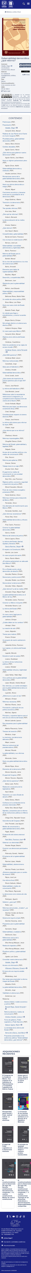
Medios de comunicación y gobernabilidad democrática (11, 827)
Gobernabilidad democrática (12, 372)
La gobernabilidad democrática (12, 987)
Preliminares (7, 122)
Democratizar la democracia (12, 583)
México (3, 81)
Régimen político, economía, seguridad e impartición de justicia (15, 483)
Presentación (7, 125)
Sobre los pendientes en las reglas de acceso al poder (15, 346)
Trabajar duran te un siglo (11, 466)
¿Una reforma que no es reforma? (13, 430)
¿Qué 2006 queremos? (10, 355)
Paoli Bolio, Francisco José (14, 839)
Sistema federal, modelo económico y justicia (15, 1003)
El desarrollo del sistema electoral (13, 834)
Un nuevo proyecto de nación (12, 555)
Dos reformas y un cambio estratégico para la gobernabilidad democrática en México (15, 688)
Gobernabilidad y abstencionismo (13, 864)
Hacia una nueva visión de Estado (13, 305)
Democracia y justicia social (12, 577)
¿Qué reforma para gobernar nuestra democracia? (14, 153)
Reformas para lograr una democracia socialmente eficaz (15, 407)
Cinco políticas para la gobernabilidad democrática (15, 679)
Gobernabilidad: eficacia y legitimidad (15, 670)
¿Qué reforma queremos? (11, 781)
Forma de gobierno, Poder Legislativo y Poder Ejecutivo (13, 1021)
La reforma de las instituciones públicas (12, 663)
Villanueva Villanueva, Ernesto (15, 968)
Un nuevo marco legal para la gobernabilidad (12, 615)
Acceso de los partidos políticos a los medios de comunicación (15, 453)
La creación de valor (9, 628)
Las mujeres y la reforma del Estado (14, 648)
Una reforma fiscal (8, 880)
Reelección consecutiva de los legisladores (12, 788)
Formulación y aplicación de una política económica (13, 708)
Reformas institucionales (11, 361)
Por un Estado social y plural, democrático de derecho (12, 570)
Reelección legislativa (10, 945)
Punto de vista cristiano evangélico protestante (14, 491)
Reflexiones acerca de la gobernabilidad (11, 939)
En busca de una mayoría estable (13, 971)
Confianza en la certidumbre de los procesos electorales (14, 804)
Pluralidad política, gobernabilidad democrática (13, 140)
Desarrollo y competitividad (11, 277)
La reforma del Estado (10, 608)
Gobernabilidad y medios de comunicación (11, 887)
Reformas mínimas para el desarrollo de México (14, 499)
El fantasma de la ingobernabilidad (14, 856)
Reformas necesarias (9, 701)
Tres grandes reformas (10, 208)
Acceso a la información (10, 965)
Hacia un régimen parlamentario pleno (15, 160)
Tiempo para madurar (9, 634)
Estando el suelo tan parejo (11, 656)
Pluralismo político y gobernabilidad (14, 951)
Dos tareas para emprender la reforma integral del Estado (15, 980)
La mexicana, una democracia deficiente (12, 738)
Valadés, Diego (5, 66)
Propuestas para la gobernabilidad (13, 924)
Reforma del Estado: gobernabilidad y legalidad (15, 445)
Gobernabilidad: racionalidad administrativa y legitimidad (12, 247)
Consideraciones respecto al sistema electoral (14, 415)
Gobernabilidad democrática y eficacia (15, 520)
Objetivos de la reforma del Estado (14, 337)
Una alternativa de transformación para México (15, 507)
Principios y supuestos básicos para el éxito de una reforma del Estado (15, 716)
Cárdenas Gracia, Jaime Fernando (16, 350)
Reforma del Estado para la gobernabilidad (11, 254)
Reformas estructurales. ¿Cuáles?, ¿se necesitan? (15, 909)
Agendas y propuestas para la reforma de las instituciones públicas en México (15, 811)
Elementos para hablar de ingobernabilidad (11, 270)
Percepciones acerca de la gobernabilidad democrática (11, 177)
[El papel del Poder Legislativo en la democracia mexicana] (7, 1141)
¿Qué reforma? (7, 228)
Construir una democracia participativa (15, 848)
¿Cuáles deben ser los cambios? (13, 622)
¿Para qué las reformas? (10, 214)
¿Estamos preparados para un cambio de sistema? (15, 873)
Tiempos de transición (10, 731)
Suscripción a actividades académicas (14, 1242)
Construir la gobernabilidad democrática (11, 528)
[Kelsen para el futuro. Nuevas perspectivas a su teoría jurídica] (23, 1073)
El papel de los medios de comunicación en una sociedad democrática (12, 474)
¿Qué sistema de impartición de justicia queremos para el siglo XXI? (14, 379)
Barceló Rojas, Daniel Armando (15, 1007)
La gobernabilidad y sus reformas (13, 753)
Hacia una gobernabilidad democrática (15, 761)
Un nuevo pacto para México (12, 331)
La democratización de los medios (14, 220)
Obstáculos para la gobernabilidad (13, 283)
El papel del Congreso (10, 775)
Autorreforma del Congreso (11, 821)
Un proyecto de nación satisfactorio (14, 640)
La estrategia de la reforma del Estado (14, 1029)
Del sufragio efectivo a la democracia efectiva (15, 324)
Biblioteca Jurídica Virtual (13, 12)
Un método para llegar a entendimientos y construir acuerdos (14, 314)
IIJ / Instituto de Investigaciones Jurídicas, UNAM (8, 75)
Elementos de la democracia (12, 769)
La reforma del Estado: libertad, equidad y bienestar (13, 542)
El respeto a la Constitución (11, 549)
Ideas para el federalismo (11, 367)
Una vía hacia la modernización (13, 240)
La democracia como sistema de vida (15, 894)
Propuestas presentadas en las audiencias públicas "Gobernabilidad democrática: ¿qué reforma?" (16, 1038)
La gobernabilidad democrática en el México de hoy (14, 596)
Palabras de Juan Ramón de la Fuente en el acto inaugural (15, 135)
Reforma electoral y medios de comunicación (14, 1013)
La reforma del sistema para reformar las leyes (15, 423)
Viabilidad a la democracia (11, 993)
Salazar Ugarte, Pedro (12, 1025)
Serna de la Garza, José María (15, 1033)
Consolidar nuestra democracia (13, 959)
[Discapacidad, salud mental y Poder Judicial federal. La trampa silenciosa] (7, 1108)
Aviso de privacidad (9, 1245)
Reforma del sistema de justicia (13, 535)
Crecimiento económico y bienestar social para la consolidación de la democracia (14, 194)
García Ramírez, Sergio (12, 546)
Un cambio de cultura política (12, 299)
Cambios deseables (9, 147)
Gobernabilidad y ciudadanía (12, 932)
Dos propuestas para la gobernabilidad (15, 723)
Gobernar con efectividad (11, 842)
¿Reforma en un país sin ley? (12, 696)
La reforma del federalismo (11, 388)
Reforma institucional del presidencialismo (11, 746)
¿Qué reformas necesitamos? (12, 514)
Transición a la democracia (11, 202)
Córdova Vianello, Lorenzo (13, 1017)
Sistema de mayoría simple (11, 918)
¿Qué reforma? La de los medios (13, 589)
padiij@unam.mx (10, 1266)
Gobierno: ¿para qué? (9, 902)
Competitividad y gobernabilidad (13, 234)
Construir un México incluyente (13, 603)
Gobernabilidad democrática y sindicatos (12, 169)
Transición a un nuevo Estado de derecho (13, 796)
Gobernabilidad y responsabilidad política (13, 292)
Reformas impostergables (11, 438)
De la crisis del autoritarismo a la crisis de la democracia (15, 262)
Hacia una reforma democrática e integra (13, 185)
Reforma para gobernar (10, 460)
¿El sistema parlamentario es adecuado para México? (15, 562)
